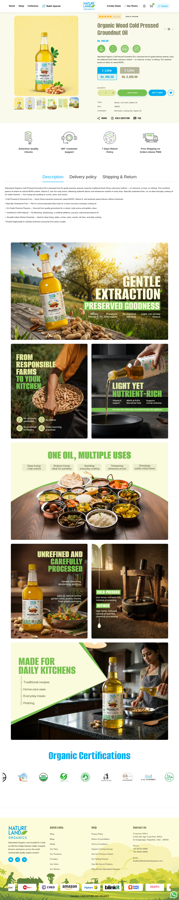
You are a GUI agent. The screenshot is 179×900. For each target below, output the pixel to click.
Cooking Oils (127, 111)
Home (12, 6)
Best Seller (118, 111)
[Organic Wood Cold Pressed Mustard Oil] (165, 29)
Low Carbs (124, 103)
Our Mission (55, 869)
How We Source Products (102, 864)
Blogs (52, 839)
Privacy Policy (97, 834)
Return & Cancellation (100, 839)
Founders (54, 859)
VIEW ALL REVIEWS (132, 16)
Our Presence (55, 854)
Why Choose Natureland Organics (105, 869)
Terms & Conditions (99, 844)
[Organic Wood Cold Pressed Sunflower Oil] (173, 29)
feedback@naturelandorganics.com (147, 861)
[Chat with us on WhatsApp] (174, 894)
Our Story (54, 849)
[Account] (144, 6)
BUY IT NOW (157, 93)
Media (52, 844)
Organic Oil (133, 103)
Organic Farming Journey (102, 849)
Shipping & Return (119, 176)
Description (53, 176)
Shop (21, 6)
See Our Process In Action (102, 854)
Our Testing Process (99, 859)
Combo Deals (114, 6)
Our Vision (54, 864)
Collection (33, 6)
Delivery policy (83, 176)
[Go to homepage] (89, 6)
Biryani (116, 103)
